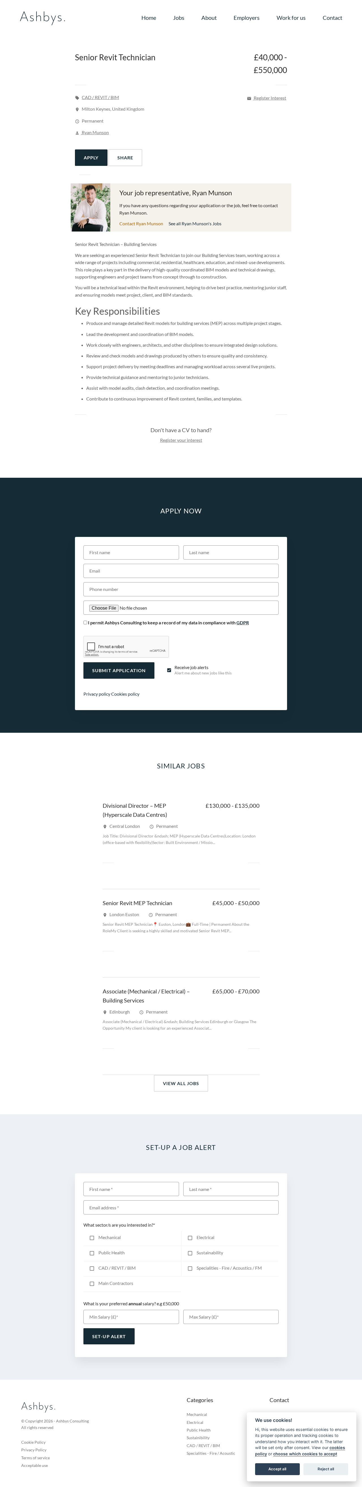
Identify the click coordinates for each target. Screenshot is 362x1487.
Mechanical (197, 1414)
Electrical (195, 1422)
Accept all (277, 1469)
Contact (332, 17)
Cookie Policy (33, 1442)
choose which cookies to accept (305, 1453)
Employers (247, 17)
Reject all (326, 1469)
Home (148, 17)
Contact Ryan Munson (141, 223)
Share (125, 157)
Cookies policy (125, 694)
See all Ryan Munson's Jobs (195, 223)
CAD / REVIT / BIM (100, 97)
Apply (91, 157)
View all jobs (181, 1083)
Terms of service (35, 1457)
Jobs (178, 17)
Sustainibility (198, 1437)
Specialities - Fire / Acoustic (211, 1453)
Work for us (291, 17)
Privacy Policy (33, 1449)
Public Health (199, 1430)
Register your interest (181, 440)
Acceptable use (34, 1465)
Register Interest (266, 97)
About (209, 17)
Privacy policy (96, 694)
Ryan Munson (92, 132)
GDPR (242, 622)
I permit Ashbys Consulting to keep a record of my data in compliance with (168, 622)
